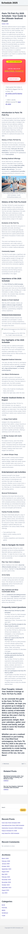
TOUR (3, 915)
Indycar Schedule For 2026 (9, 830)
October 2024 (6, 885)
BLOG (3, 905)
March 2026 (5, 858)
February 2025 (6, 877)
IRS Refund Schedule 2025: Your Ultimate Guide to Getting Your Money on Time (14, 777)
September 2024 (6, 887)
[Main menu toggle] (25, 2)
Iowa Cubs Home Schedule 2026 (11, 822)
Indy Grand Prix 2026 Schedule (10, 833)
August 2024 (5, 890)
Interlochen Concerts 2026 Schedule (12, 828)
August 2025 (5, 871)
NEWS (3, 910)
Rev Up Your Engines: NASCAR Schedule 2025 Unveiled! (13, 787)
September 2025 (6, 869)
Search (3, 807)
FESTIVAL (4, 907)
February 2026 (6, 861)
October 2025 (6, 866)
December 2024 (6, 879)
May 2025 (4, 874)
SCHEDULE (6, 780)
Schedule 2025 (9, 3)
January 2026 (5, 863)
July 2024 (4, 893)
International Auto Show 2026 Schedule (13, 825)
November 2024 (6, 882)
